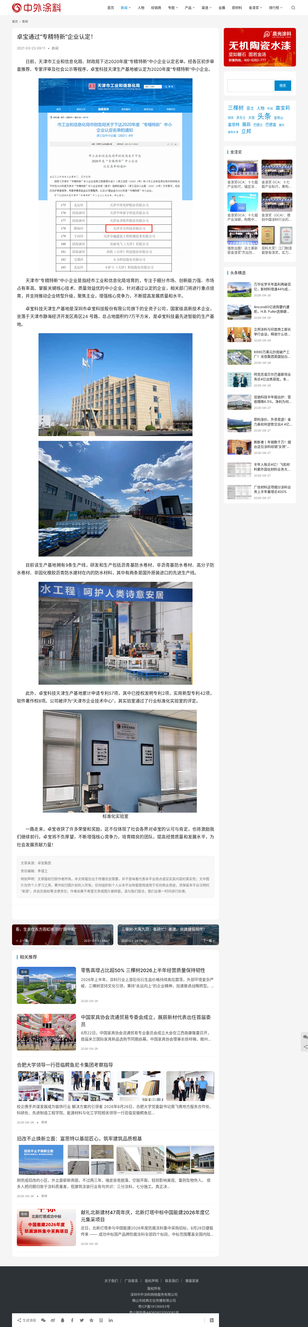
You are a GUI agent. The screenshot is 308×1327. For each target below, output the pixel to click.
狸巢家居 (192, 1281)
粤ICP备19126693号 (154, 1306)
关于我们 (111, 1281)
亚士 (250, 108)
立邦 (246, 131)
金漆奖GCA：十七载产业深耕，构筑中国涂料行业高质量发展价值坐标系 (242, 217)
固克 (231, 118)
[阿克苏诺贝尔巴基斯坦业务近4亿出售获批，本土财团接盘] (239, 379)
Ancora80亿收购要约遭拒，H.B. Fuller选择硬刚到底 (272, 311)
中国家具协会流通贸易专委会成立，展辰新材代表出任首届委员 (146, 1021)
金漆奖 (254, 8)
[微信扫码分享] (43, 1320)
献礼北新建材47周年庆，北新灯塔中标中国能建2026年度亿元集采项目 (145, 1216)
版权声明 (151, 1281)
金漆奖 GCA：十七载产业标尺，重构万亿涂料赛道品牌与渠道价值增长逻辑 (277, 184)
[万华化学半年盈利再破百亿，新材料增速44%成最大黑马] (239, 289)
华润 (270, 108)
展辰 (246, 124)
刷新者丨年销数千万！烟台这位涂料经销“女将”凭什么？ (272, 446)
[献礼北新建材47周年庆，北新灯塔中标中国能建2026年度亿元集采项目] (46, 1227)
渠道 (205, 8)
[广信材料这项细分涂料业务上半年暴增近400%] (239, 492)
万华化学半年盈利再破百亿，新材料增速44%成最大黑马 (272, 289)
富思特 (233, 124)
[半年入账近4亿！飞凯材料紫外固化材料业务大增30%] (239, 470)
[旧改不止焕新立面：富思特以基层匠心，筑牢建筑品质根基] (115, 1160)
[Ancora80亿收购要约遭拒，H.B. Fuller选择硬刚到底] (239, 312)
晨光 (281, 125)
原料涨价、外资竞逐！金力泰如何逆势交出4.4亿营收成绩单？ (272, 424)
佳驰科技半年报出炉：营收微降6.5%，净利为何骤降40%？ (273, 401)
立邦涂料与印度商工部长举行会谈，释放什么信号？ (272, 334)
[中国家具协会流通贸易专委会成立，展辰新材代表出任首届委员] (46, 1032)
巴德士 (258, 125)
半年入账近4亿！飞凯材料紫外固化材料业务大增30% (272, 469)
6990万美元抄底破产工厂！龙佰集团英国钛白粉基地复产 (272, 356)
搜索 (282, 86)
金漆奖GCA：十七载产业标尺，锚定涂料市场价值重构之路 (242, 184)
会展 (221, 8)
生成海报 (29, 1320)
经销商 (156, 8)
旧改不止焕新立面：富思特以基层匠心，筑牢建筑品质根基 (79, 1139)
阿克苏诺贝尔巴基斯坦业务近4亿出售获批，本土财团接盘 (272, 379)
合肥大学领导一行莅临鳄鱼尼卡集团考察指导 (65, 1065)
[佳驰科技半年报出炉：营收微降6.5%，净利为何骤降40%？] (239, 402)
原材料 (237, 8)
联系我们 (172, 1281)
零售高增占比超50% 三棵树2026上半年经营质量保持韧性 (143, 970)
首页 (110, 8)
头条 (264, 116)
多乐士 (241, 118)
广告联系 (131, 1281)
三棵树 (236, 108)
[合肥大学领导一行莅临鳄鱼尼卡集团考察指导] (115, 1086)
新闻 (124, 8)
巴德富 (270, 125)
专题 (171, 8)
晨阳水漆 (233, 132)
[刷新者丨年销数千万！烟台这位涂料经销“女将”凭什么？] (239, 447)
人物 (141, 8)
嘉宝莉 (283, 108)
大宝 (251, 118)
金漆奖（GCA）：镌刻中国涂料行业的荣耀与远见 (277, 217)
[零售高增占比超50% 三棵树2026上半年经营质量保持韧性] (46, 985)
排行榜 (274, 8)
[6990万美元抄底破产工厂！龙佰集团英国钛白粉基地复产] (239, 357)
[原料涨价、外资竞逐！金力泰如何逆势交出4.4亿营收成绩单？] (239, 424)
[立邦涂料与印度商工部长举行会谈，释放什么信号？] (239, 334)
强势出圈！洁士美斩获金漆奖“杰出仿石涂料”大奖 (242, 250)
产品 (188, 8)
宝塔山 (278, 118)
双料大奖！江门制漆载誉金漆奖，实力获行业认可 (277, 250)
